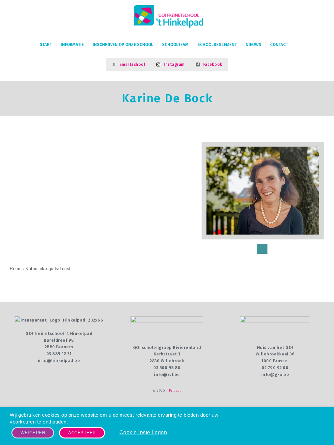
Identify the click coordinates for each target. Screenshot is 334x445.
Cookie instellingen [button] (143, 432)
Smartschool (132, 64)
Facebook (212, 64)
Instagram (174, 64)
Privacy (175, 390)
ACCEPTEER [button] (82, 432)
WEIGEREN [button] (33, 432)
